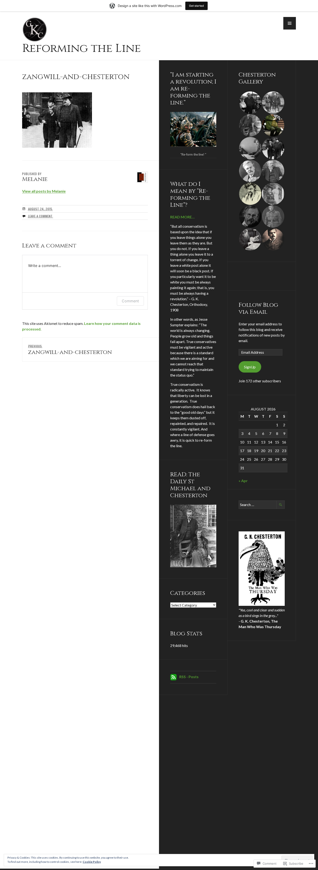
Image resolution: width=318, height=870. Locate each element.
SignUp (250, 367)
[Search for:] (262, 504)
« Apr (243, 480)
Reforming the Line (81, 48)
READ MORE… (182, 217)
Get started (196, 5)
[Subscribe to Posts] (173, 676)
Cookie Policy (92, 861)
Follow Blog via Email (258, 308)
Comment (130, 301)
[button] (289, 23)
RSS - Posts (189, 676)
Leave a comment (40, 216)
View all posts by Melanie (44, 191)
